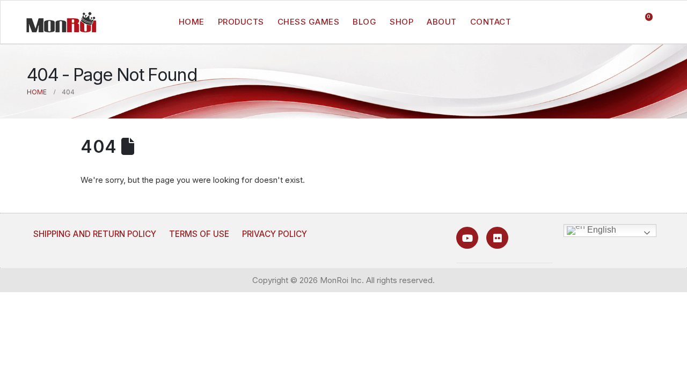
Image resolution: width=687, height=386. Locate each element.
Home (191, 22)
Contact (490, 22)
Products (241, 22)
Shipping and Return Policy (94, 234)
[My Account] (621, 22)
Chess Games (308, 22)
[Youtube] (467, 238)
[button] (600, 22)
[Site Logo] (61, 22)
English (600, 229)
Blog (364, 22)
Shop (401, 22)
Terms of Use (199, 234)
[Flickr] (497, 238)
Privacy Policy (274, 234)
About (442, 22)
